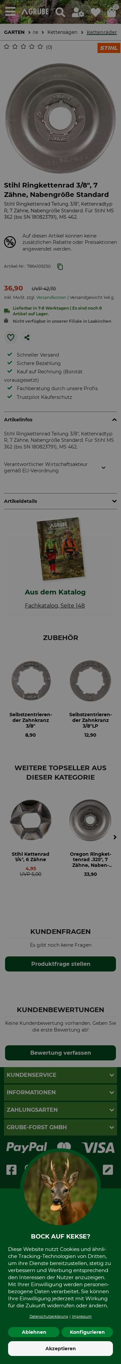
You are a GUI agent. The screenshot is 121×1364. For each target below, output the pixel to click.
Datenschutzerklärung (49, 1316)
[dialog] (60, 682)
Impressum (82, 1316)
